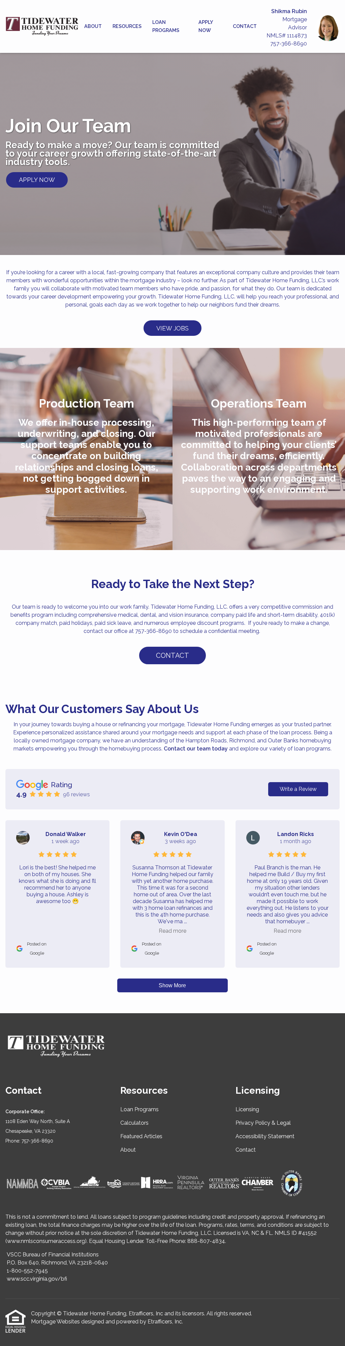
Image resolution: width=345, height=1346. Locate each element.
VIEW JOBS (172, 328)
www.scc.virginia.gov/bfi (37, 1279)
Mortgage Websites (55, 1321)
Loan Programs (165, 26)
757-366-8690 (288, 43)
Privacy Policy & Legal (263, 1123)
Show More (172, 985)
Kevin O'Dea (180, 834)
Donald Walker (65, 834)
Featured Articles (141, 1136)
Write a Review (298, 789)
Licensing (247, 1109)
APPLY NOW (37, 179)
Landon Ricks (295, 834)
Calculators (134, 1123)
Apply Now (205, 26)
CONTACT (172, 655)
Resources (127, 26)
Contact (245, 26)
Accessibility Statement (265, 1136)
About (93, 26)
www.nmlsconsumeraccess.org (46, 1241)
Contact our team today (196, 748)
